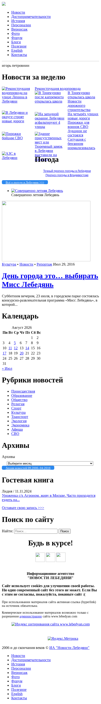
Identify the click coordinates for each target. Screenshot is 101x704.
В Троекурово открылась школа (81, 95)
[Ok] (50, 561)
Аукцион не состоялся (77, 133)
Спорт (16, 408)
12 (16, 348)
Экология (19, 421)
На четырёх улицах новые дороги (83, 116)
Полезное (19, 46)
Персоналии (21, 25)
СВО (15, 434)
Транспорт (19, 417)
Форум (16, 38)
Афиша (17, 429)
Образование (21, 396)
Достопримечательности (31, 17)
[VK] (40, 561)
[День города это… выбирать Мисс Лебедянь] (46, 260)
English (17, 50)
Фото (15, 34)
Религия (17, 404)
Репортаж (44, 264)
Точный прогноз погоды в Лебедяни (67, 171)
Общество (19, 400)
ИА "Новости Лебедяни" (69, 648)
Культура (9, 264)
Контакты (19, 55)
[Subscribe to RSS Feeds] (61, 561)
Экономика (20, 425)
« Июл (7, 368)
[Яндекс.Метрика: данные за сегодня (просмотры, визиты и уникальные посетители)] (63, 638)
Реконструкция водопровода (58, 89)
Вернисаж (19, 29)
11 (10, 348)
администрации (30, 616)
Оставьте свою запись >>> (23, 508)
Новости (18, 12)
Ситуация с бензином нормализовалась (81, 143)
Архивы (8, 457)
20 (21, 353)
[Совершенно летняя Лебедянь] (37, 191)
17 (4, 353)
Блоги (16, 42)
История (18, 21)
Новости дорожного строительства (79, 105)
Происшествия (23, 391)
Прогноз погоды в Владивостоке (67, 175)
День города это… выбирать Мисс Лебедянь (50, 280)
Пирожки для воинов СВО (78, 124)
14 (27, 348)
